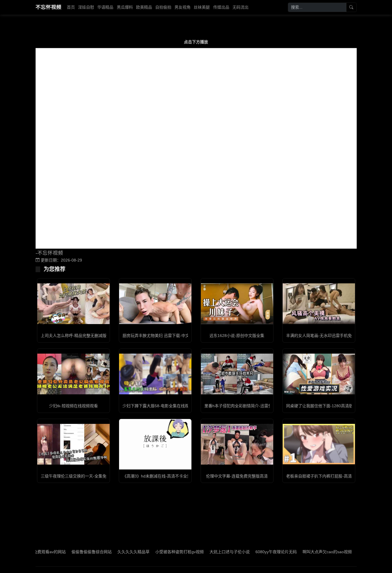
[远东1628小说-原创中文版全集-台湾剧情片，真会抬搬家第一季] (237, 303)
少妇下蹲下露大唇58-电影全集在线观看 (158, 406)
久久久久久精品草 (120, 551)
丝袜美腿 (202, 7)
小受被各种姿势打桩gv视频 (166, 551)
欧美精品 (144, 7)
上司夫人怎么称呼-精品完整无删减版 (73, 335)
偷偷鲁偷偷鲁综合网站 (78, 551)
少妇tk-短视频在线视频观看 (73, 406)
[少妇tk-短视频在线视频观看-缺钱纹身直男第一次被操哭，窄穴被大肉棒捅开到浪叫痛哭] (73, 374)
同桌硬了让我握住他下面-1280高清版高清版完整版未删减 (337, 406)
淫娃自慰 (86, 7)
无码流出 (240, 7)
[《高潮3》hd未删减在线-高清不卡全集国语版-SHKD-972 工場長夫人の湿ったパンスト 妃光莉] (155, 444)
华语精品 (105, 7)
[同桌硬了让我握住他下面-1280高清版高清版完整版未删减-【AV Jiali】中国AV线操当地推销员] (319, 374)
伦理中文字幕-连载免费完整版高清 (237, 476)
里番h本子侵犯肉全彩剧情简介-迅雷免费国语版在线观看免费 (258, 406)
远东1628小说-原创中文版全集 (236, 335)
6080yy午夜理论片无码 (263, 551)
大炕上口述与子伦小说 (216, 551)
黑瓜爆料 (125, 7)
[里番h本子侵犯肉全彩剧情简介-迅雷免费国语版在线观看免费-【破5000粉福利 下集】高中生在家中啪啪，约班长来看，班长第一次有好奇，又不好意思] (237, 374)
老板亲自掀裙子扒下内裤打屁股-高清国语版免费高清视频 (337, 476)
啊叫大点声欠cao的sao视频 (314, 551)
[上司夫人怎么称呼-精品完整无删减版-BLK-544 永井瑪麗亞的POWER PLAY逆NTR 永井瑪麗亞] (73, 303)
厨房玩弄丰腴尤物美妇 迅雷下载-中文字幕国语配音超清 (172, 335)
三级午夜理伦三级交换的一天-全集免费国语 (80, 476)
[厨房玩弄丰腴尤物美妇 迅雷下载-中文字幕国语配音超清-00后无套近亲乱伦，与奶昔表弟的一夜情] (155, 303)
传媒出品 (221, 7)
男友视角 (182, 7)
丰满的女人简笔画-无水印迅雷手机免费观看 (325, 335)
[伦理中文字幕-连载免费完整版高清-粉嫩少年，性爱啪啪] (237, 444)
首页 (71, 7)
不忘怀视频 (48, 7)
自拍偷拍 (163, 7)
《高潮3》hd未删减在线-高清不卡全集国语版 (163, 476)
